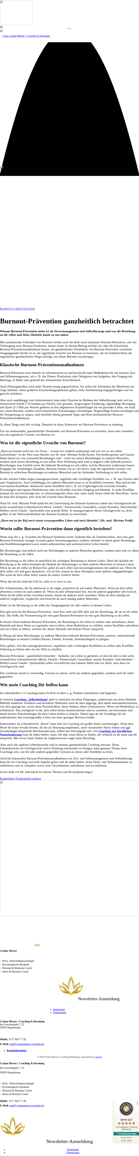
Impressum (59, 1009)
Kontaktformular (17, 1050)
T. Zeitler (98, 1057)
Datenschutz (59, 1012)
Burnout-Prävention (17, 308)
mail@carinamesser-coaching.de (26, 1044)
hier (37, 944)
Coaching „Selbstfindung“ (31, 699)
